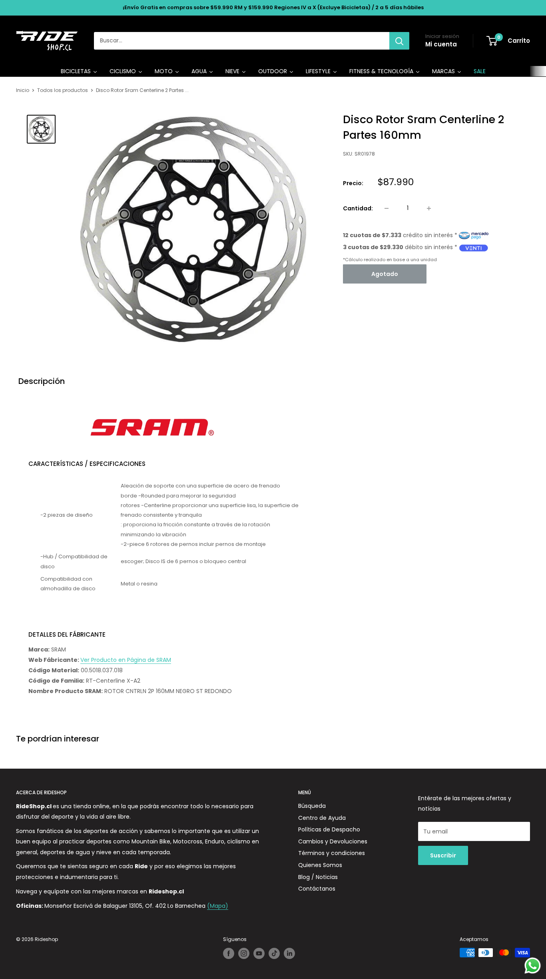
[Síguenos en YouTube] (259, 953)
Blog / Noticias (318, 877)
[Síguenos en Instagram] (243, 953)
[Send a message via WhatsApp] (532, 965)
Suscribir (443, 855)
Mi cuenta (441, 44)
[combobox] (241, 41)
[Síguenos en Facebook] (228, 953)
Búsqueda (312, 806)
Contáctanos (316, 889)
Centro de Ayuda (322, 818)
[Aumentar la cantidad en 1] (428, 208)
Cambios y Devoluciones (332, 841)
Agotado (384, 274)
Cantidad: (358, 208)
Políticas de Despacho (329, 829)
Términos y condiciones (331, 853)
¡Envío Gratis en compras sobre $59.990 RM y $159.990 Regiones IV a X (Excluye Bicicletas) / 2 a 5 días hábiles (273, 7)
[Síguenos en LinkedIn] (289, 953)
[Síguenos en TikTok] (274, 953)
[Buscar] (399, 41)
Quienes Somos (320, 865)
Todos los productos (62, 90)
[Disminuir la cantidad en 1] (386, 208)
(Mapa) (217, 906)
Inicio (22, 90)
